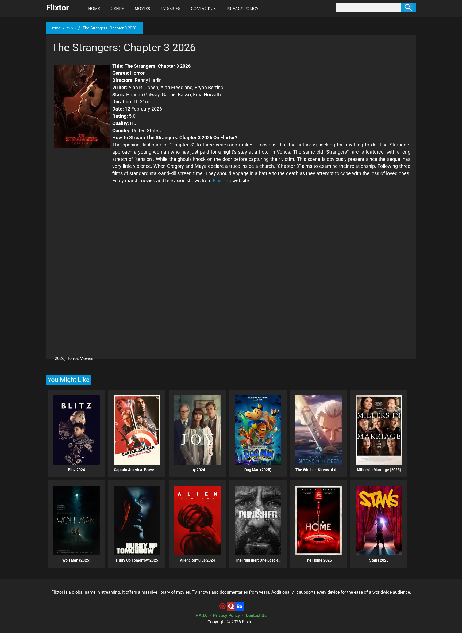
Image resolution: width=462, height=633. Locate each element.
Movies (142, 8)
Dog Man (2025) (257, 470)
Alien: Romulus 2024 (197, 560)
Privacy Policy (242, 8)
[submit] (408, 7)
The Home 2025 (318, 560)
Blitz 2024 (76, 470)
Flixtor (247, 621)
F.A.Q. (201, 615)
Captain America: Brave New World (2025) (149, 470)
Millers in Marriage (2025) (379, 470)
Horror (72, 358)
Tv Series (170, 8)
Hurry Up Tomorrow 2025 (137, 560)
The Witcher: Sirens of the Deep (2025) (328, 470)
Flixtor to (222, 180)
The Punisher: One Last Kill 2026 (263, 560)
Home (94, 8)
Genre (117, 8)
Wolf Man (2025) (76, 560)
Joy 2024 (197, 470)
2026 (71, 28)
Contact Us (203, 8)
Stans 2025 (378, 560)
